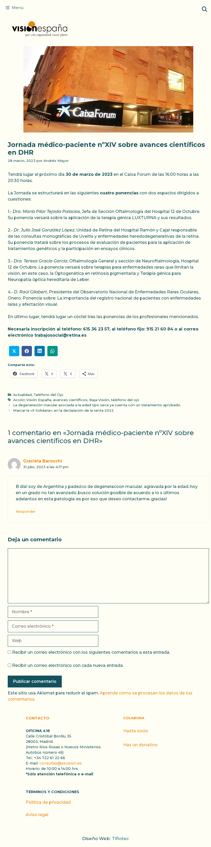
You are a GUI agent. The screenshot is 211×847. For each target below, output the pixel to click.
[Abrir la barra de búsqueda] (204, 9)
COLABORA (133, 718)
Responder (26, 511)
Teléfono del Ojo (48, 395)
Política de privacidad (48, 802)
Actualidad (22, 395)
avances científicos (70, 400)
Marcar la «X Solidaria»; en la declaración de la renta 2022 (63, 410)
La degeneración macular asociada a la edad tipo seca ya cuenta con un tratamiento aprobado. (97, 405)
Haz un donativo (140, 744)
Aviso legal (37, 814)
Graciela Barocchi (42, 461)
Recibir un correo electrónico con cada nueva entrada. (68, 665)
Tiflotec (120, 838)
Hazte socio (135, 730)
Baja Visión (99, 400)
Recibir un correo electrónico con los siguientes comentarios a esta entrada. (91, 652)
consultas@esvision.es (60, 763)
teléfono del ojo (125, 400)
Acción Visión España (32, 400)
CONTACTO (37, 718)
